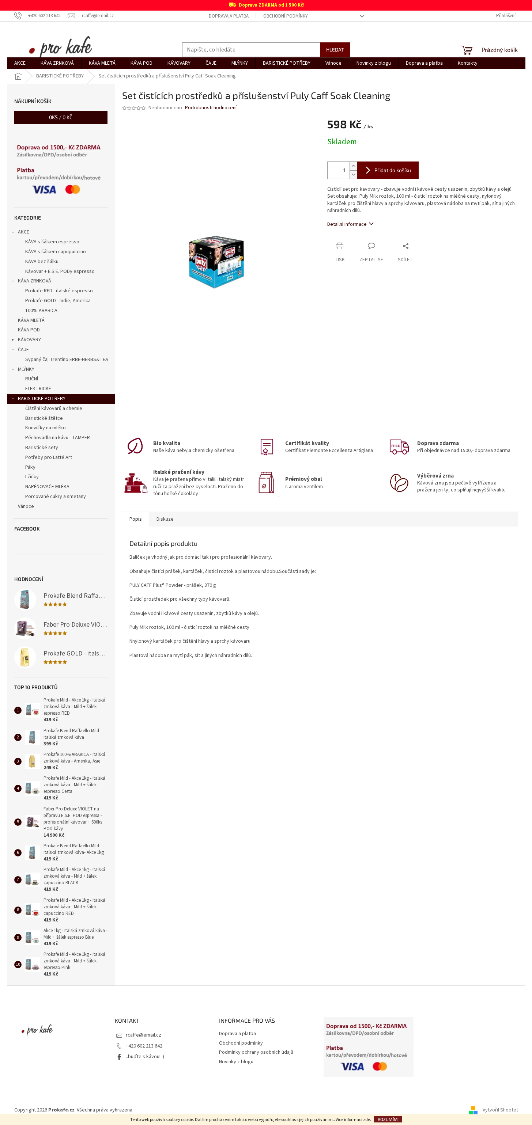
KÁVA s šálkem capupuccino (55, 251)
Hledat (335, 49)
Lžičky (32, 476)
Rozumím (388, 1119)
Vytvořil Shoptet (500, 1110)
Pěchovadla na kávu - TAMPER (57, 437)
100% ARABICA (41, 310)
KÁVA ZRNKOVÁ (34, 281)
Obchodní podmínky (285, 16)
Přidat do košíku (392, 170)
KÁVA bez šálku (42, 261)
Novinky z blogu (236, 1061)
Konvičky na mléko (45, 428)
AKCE (23, 232)
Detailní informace (347, 224)
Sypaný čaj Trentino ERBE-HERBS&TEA (66, 359)
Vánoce (26, 506)
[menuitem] (20, 63)
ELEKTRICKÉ (38, 388)
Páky (30, 467)
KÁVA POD (29, 330)
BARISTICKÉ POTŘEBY (41, 398)
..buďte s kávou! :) (145, 1056)
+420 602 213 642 (144, 1046)
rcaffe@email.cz (143, 1035)
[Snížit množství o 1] (353, 174)
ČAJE (23, 349)
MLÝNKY (26, 369)
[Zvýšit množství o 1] (353, 166)
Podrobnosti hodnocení (211, 107)
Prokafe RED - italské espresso (59, 290)
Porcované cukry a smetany (55, 496)
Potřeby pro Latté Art (48, 457)
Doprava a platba (229, 16)
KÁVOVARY (29, 339)
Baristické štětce (44, 418)
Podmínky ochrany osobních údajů (256, 1052)
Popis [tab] (135, 519)
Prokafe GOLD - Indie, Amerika (58, 300)
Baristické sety (41, 447)
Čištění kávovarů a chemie (53, 408)
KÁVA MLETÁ (31, 320)
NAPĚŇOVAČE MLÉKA (47, 486)
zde (366, 1120)
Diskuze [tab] (165, 519)
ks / (60, 117)
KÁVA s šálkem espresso (52, 242)
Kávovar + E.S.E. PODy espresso (60, 271)
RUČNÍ (31, 379)
